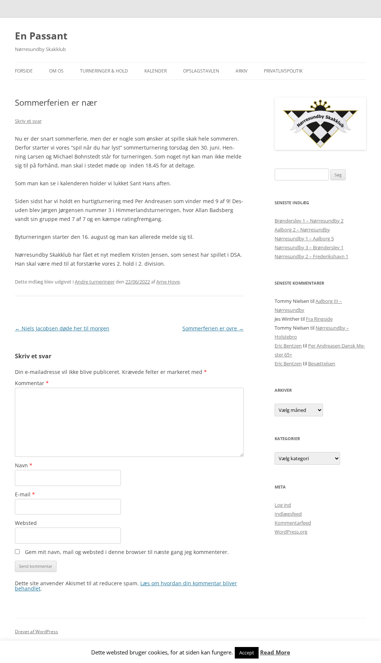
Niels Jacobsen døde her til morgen (62, 328)
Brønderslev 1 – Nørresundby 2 (309, 220)
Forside (24, 71)
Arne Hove (168, 281)
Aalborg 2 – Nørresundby (302, 229)
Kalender (155, 71)
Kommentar (32, 383)
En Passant (41, 35)
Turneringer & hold (104, 71)
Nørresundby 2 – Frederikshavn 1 (311, 256)
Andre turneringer (95, 281)
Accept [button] (246, 652)
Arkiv (241, 71)
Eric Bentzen (288, 345)
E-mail (25, 494)
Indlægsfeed (288, 513)
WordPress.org (291, 531)
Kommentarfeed (293, 522)
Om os (56, 71)
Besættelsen (321, 363)
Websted (26, 522)
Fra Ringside (319, 319)
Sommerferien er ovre (213, 328)
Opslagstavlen (201, 71)
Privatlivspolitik (283, 71)
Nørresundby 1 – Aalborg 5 (304, 238)
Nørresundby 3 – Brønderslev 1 (309, 247)
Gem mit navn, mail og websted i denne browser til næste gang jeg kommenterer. (127, 551)
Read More (275, 652)
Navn (23, 465)
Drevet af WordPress (36, 631)
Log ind (283, 505)
